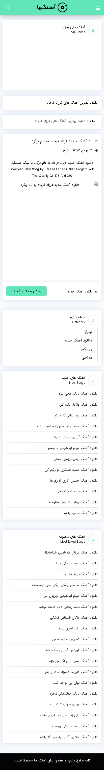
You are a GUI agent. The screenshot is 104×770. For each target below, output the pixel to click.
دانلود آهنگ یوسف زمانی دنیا (76, 563)
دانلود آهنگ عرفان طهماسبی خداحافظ (70, 552)
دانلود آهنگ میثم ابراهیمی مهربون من (70, 595)
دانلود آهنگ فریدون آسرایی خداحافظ (71, 650)
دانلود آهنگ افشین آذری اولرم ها (73, 480)
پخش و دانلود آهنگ (26, 291)
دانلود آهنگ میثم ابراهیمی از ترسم (72, 447)
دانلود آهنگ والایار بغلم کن (78, 404)
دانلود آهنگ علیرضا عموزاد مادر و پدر (71, 671)
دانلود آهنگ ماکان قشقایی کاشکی (73, 617)
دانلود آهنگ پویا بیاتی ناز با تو (76, 415)
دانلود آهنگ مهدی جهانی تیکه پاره (73, 704)
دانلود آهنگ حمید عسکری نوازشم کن (71, 469)
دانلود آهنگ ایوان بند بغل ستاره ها (72, 502)
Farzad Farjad (55, 169)
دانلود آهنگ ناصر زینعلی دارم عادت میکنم (68, 606)
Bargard (81, 169)
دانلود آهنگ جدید (78, 340)
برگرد (37, 162)
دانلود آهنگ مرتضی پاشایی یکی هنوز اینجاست (64, 584)
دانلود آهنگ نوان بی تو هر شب (75, 682)
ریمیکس (86, 349)
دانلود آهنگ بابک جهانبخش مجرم (73, 693)
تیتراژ (88, 332)
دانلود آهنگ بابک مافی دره (78, 393)
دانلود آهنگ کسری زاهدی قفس (74, 639)
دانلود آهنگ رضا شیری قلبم (78, 628)
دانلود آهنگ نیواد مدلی (81, 574)
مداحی (87, 357)
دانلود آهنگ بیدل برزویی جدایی (75, 458)
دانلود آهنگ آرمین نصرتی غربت (75, 437)
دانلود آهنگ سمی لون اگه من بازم (73, 661)
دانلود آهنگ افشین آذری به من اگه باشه (68, 737)
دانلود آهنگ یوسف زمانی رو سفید (73, 726)
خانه (92, 120)
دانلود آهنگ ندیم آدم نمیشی (77, 491)
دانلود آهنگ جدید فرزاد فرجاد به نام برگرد (65, 141)
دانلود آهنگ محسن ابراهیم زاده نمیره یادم (67, 426)
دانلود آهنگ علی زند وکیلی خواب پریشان (68, 715)
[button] (98, 7)
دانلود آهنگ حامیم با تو (80, 513)
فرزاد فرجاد (59, 162)
